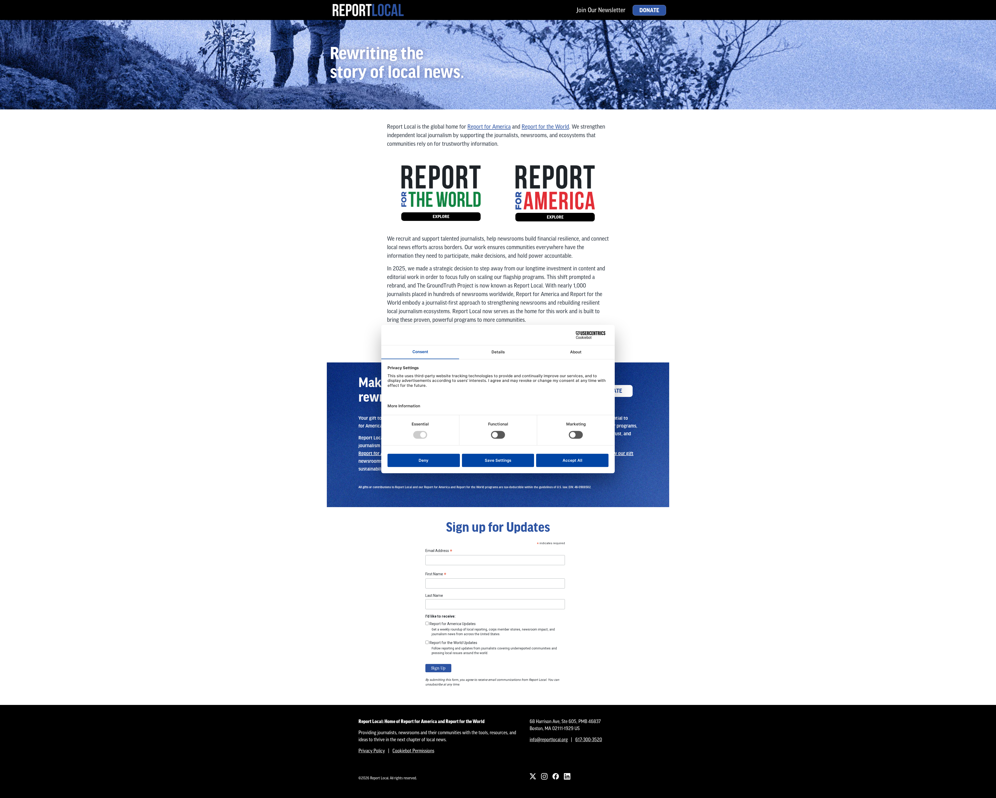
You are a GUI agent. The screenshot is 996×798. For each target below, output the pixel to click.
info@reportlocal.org (549, 739)
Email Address (438, 551)
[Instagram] (544, 776)
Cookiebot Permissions (413, 750)
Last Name (434, 595)
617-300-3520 (588, 739)
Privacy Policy (371, 750)
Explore (441, 216)
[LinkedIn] (567, 776)
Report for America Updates (453, 624)
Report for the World (545, 126)
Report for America (489, 126)
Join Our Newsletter (601, 9)
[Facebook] (555, 776)
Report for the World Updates (453, 643)
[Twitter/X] (533, 776)
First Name (435, 575)
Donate (649, 10)
